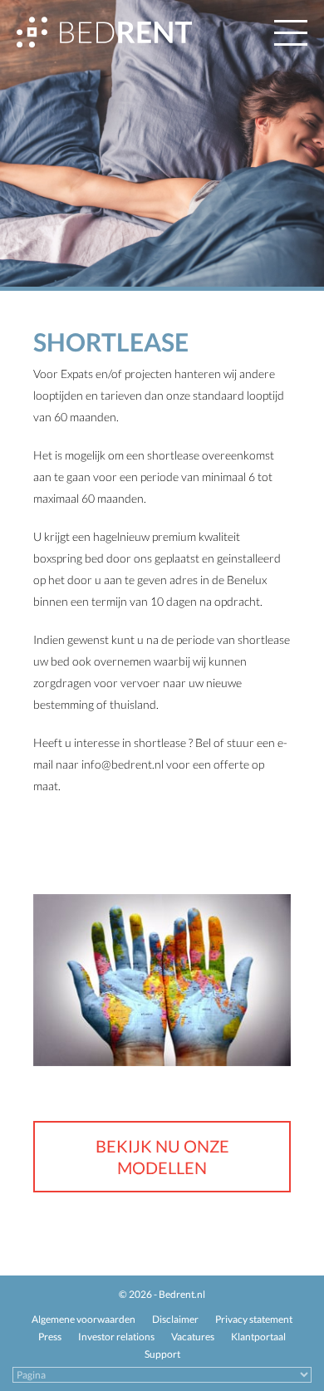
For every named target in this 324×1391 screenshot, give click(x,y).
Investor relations (116, 1336)
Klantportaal (258, 1336)
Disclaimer (175, 1319)
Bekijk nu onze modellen (162, 1156)
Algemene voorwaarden (83, 1319)
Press (49, 1336)
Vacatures (192, 1336)
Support (162, 1354)
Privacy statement (253, 1319)
